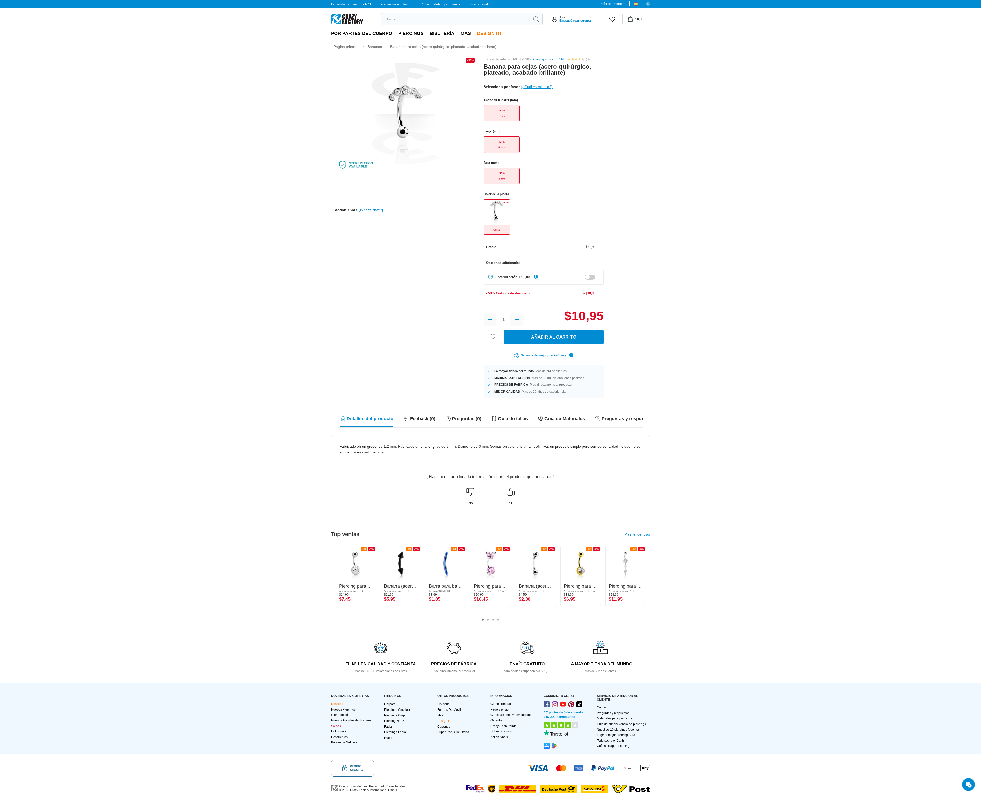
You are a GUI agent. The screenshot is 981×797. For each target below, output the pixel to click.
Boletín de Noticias (344, 742)
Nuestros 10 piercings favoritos (618, 729)
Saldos (336, 726)
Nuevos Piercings (343, 709)
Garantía (497, 720)
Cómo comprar (501, 704)
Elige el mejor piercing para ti (617, 735)
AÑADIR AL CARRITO (554, 337)
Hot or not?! (339, 731)
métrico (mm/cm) (613, 4)
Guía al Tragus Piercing (613, 746)
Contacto (603, 707)
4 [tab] (498, 619)
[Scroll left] (646, 418)
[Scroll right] (334, 418)
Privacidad (376, 786)
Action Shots (499, 737)
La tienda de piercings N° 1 (351, 4)
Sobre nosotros (501, 731)
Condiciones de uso (353, 786)
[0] (612, 19)
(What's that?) (371, 210)
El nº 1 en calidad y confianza (439, 4)
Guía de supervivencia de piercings (621, 724)
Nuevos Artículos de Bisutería (351, 720)
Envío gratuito (479, 4)
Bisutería (442, 33)
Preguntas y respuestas (613, 713)
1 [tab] (482, 619)
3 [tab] (493, 619)
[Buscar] (536, 19)
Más (466, 33)
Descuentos (339, 737)
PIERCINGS (411, 33)
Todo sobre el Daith (610, 740)
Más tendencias (637, 534)
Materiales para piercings (614, 718)
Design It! (489, 33)
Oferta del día (340, 715)
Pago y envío (500, 709)
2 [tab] (488, 619)
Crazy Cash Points (503, 726)
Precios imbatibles (394, 4)
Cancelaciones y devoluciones (512, 715)
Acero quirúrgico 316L (548, 59)
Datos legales (395, 786)
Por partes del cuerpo (361, 33)
